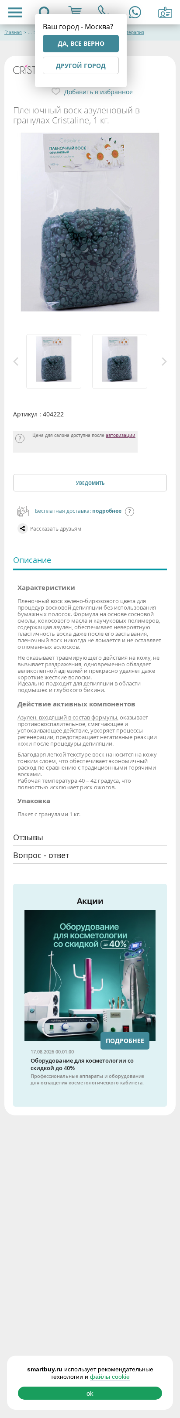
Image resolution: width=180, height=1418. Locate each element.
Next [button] (164, 361)
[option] (57, 361)
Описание (32, 560)
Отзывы (28, 837)
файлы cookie (110, 1376)
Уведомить (90, 483)
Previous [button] (15, 361)
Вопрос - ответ (41, 855)
